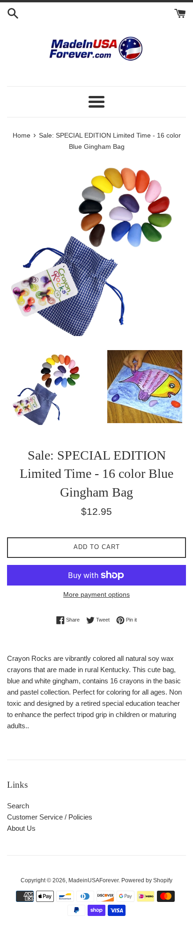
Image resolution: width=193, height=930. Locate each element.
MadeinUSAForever (93, 880)
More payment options (96, 594)
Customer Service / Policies (49, 817)
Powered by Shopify (146, 880)
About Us (21, 828)
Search (18, 806)
